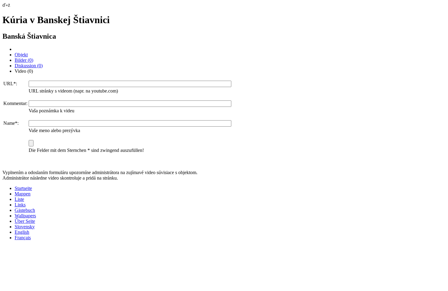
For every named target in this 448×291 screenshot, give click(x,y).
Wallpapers (25, 215)
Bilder (24, 60)
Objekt (21, 54)
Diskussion (29, 65)
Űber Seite (25, 221)
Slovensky (25, 226)
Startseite (23, 188)
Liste (19, 199)
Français (23, 237)
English (22, 232)
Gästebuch (25, 210)
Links (20, 204)
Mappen (22, 193)
